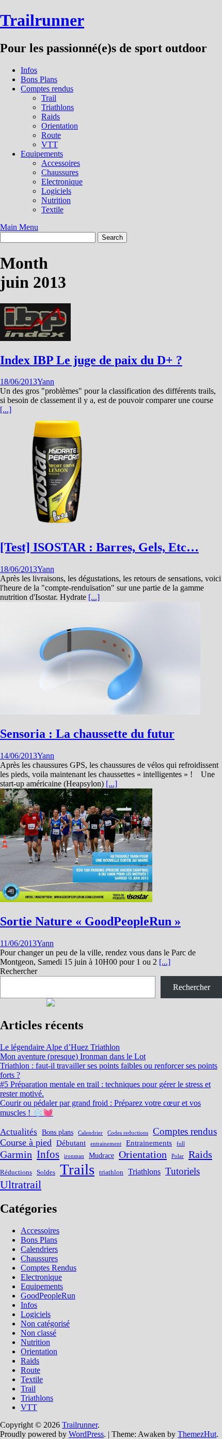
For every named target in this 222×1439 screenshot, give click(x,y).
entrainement (105, 1144)
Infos (29, 70)
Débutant (71, 1142)
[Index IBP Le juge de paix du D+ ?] (35, 338)
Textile (52, 209)
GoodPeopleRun (48, 1295)
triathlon (111, 1172)
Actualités (18, 1132)
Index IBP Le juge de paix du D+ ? (91, 360)
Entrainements (149, 1142)
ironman (74, 1156)
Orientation (59, 125)
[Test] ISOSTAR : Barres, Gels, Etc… (99, 547)
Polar (177, 1156)
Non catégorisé (45, 1323)
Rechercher (18, 971)
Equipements (42, 153)
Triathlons (57, 107)
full (181, 1144)
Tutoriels (182, 1171)
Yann (45, 381)
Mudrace (101, 1155)
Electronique (62, 181)
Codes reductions (127, 1133)
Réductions (16, 1172)
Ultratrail (20, 1184)
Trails (77, 1169)
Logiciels (56, 191)
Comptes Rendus (48, 1267)
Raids (50, 116)
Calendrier (90, 1133)
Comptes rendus (47, 88)
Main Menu (19, 227)
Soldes (46, 1172)
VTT (49, 144)
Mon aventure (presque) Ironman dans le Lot (73, 1056)
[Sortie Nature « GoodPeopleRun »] (76, 899)
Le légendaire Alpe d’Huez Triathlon (60, 1047)
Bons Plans (39, 79)
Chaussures (59, 172)
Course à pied (26, 1142)
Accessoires (60, 163)
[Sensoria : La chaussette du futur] (100, 711)
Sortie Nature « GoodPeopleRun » (90, 921)
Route (51, 135)
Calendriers (39, 1249)
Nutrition (56, 200)
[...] (5, 409)
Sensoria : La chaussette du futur (87, 733)
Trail (48, 98)
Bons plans (57, 1132)
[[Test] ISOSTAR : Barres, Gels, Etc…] (57, 525)
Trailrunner (42, 20)
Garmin (16, 1154)
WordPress (86, 1434)
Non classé (38, 1332)
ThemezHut (197, 1434)
